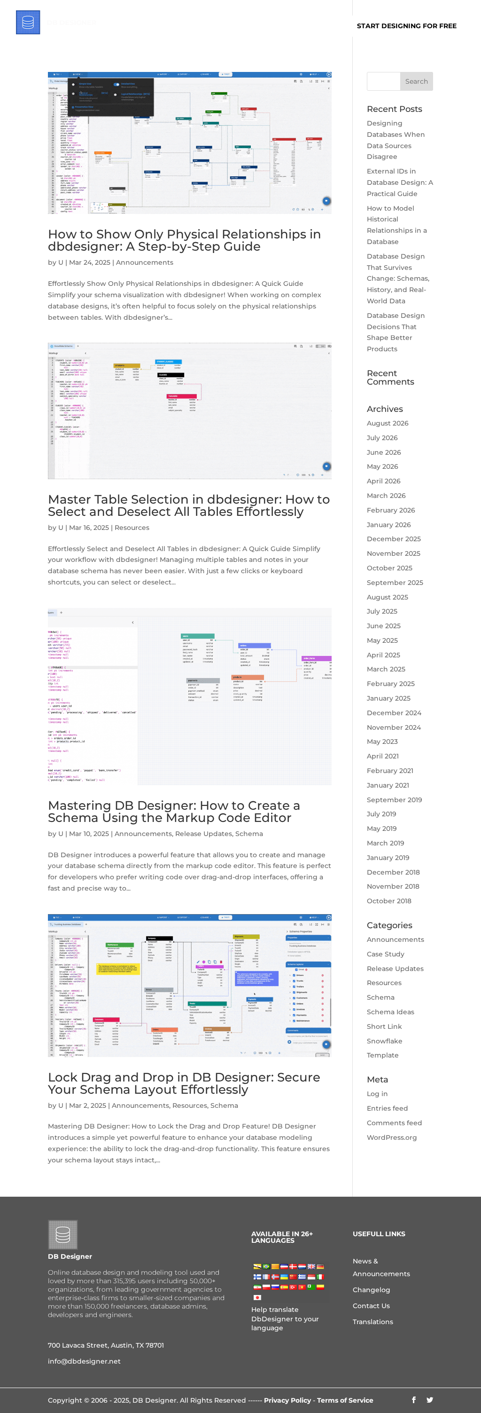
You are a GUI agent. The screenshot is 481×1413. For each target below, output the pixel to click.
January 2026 (389, 525)
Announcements (144, 262)
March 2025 (386, 669)
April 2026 (384, 481)
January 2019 (388, 857)
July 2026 (382, 438)
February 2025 (391, 683)
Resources (132, 527)
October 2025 (389, 568)
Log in (377, 1093)
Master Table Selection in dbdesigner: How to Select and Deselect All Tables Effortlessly (189, 505)
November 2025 (393, 553)
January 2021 (388, 785)
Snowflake (385, 1041)
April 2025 (383, 655)
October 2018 (389, 901)
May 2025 (382, 640)
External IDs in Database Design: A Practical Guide (400, 182)
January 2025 (389, 698)
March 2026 (386, 495)
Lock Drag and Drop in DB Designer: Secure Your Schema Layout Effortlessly (184, 1083)
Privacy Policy (287, 1400)
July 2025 (382, 611)
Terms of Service (345, 1400)
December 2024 (394, 713)
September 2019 (394, 800)
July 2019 (381, 814)
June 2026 (384, 452)
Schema (249, 833)
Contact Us (371, 1306)
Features (164, 26)
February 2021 (390, 770)
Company (243, 26)
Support (288, 26)
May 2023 (382, 741)
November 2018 (393, 886)
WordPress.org (392, 1137)
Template (383, 1055)
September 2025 (395, 582)
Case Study (385, 954)
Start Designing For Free (407, 26)
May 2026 (382, 466)
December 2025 (394, 539)
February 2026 (391, 510)
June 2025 (384, 626)
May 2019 (382, 828)
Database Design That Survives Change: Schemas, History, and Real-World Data (398, 278)
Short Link (384, 1026)
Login (326, 26)
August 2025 (387, 597)
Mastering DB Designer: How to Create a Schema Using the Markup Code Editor (174, 811)
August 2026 (388, 423)
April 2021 (383, 756)
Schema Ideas (390, 1012)
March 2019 (385, 843)
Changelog (371, 1290)
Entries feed (387, 1108)
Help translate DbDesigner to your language (285, 1318)
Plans (204, 26)
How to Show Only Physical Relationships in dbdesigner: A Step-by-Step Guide (184, 240)
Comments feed (394, 1123)
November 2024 (394, 727)
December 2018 (393, 872)
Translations (373, 1322)
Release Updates (203, 833)
